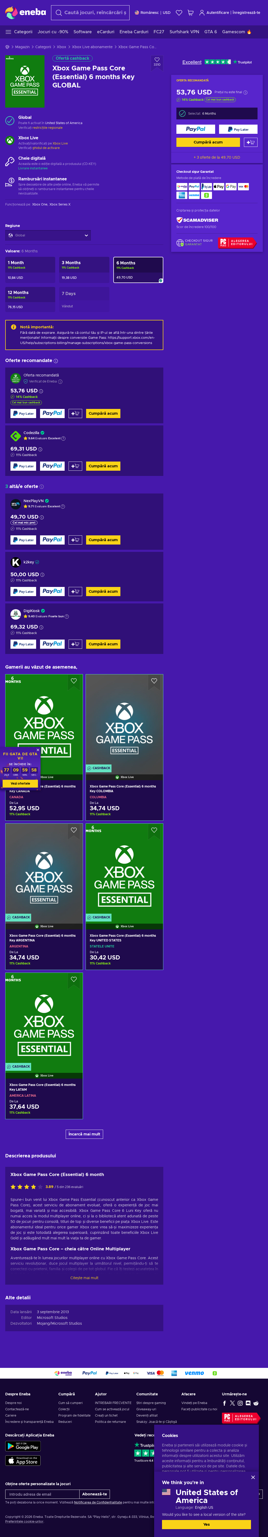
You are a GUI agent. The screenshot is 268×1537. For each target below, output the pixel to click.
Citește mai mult (84, 1278)
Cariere (10, 1415)
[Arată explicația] (63, 438)
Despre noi (13, 1403)
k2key (29, 562)
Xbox (61, 47)
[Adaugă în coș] (251, 142)
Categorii (43, 47)
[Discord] (248, 1403)
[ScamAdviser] (197, 220)
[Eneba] (25, 12)
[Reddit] (256, 1403)
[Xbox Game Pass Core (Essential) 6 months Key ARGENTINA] (44, 870)
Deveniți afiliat (147, 1415)
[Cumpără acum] (195, 129)
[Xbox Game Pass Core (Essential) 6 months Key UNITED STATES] (124, 870)
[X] (232, 1403)
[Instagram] (240, 1403)
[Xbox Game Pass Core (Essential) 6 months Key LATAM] (44, 1019)
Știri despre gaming (151, 1403)
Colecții (64, 1409)
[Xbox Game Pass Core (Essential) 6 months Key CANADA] (44, 720)
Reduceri (65, 1421)
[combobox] (90, 12)
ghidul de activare (46, 147)
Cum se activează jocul (112, 1409)
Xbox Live (60, 143)
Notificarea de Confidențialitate (98, 1502)
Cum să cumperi (70, 1403)
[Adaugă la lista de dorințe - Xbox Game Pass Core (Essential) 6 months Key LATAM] (74, 981)
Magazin (22, 47)
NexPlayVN (34, 501)
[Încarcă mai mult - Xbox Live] (9, 141)
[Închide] (253, 1477)
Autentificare (217, 13)
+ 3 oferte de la (217, 157)
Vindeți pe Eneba (194, 1403)
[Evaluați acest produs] (28, 1187)
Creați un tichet (106, 1415)
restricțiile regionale (47, 127)
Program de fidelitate (74, 1415)
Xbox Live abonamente (92, 47)
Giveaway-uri (146, 1409)
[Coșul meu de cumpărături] (190, 12)
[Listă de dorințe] (179, 12)
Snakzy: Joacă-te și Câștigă (156, 1421)
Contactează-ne (17, 1409)
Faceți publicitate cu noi (199, 1409)
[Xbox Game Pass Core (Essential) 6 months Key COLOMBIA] (124, 720)
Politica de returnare (110, 1421)
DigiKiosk (32, 611)
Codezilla (31, 433)
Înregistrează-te (246, 13)
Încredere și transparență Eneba (29, 1421)
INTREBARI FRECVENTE (113, 1403)
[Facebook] (224, 1403)
